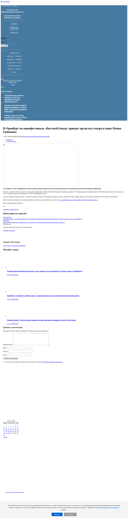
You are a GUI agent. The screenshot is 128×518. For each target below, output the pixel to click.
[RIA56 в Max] (13, 85)
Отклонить (70, 514)
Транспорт (10, 69)
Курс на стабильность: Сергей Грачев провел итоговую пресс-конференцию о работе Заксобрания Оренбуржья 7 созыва (52, 417)
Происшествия (14, 53)
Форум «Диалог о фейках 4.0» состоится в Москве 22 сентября (28, 389)
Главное (14, 24)
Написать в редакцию (12, 80)
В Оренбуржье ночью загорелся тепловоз (78, 401)
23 (17, 431)
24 (4, 433)
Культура (18, 69)
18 (6, 431)
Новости (14, 32)
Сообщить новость (9, 230)
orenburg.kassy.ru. (92, 200)
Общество (10, 56)
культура (15, 209)
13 (11, 429)
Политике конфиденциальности (52, 362)
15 (15, 429)
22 (15, 431)
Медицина (19, 59)
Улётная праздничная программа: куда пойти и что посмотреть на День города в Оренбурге (41, 412)
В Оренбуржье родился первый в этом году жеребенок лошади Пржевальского (13, 98)
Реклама (22, 491)
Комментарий (8, 344)
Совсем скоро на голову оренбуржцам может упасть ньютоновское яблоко (15, 117)
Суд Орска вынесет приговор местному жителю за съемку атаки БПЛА (32, 401)
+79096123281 (12, 82)
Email (5, 351)
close (2, 79)
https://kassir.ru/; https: (79, 200)
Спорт (19, 62)
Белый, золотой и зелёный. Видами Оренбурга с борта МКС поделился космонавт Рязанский (15, 108)
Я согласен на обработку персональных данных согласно (34, 362)
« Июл (5, 437)
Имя (5, 348)
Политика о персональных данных (15, 492)
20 (11, 431)
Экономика (10, 59)
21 (13, 431)
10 (4, 429)
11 (6, 429)
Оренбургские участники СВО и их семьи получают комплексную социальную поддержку (40, 378)
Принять (57, 514)
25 (6, 433)
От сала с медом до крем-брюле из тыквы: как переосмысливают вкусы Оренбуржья (38, 395)
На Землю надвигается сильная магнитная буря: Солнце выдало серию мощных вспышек (40, 406)
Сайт (4, 355)
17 (4, 431)
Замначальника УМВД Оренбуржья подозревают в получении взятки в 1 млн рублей (89, 389)
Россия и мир (11, 62)
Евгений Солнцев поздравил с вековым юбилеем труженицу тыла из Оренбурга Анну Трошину (42, 384)
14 (13, 429)
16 (17, 429)
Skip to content (5, 1)
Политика (18, 56)
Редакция (13, 491)
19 (8, 431)
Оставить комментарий (42, 136)
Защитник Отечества (14, 28)
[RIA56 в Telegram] (11, 85)
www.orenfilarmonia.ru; (65, 200)
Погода (14, 72)
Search (3, 46)
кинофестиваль (8, 209)
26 (8, 433)
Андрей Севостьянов (28, 136)
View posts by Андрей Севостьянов (14, 245)
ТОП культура (11, 141)
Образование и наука (14, 65)
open (2, 87)
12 (8, 429)
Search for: (4, 42)
